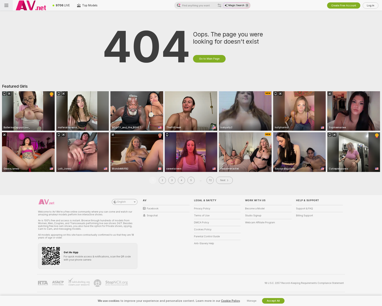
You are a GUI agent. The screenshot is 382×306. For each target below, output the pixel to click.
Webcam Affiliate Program (260, 222)
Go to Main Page (209, 58)
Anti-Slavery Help (204, 243)
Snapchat (152, 215)
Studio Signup (253, 215)
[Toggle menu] (6, 5)
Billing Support (304, 215)
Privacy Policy (202, 208)
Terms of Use (202, 215)
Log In (370, 5)
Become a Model (255, 208)
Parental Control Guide (207, 236)
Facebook (153, 208)
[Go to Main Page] (31, 5)
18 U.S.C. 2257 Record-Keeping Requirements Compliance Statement (304, 283)
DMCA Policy (201, 222)
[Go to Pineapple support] (98, 283)
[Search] (219, 5)
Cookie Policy (230, 300)
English (121, 201)
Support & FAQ (304, 208)
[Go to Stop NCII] (117, 283)
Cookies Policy (202, 229)
